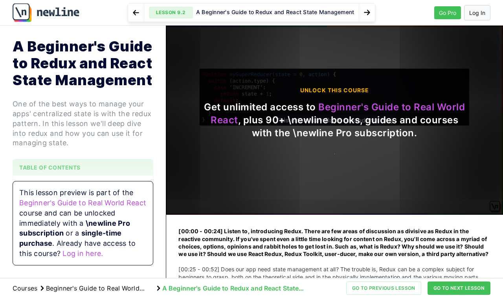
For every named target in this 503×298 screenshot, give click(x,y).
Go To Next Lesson (459, 288)
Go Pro (447, 12)
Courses (25, 288)
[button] (251, 13)
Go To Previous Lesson (383, 288)
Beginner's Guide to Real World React (82, 203)
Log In (477, 12)
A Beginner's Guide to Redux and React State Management (230, 288)
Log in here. (82, 253)
